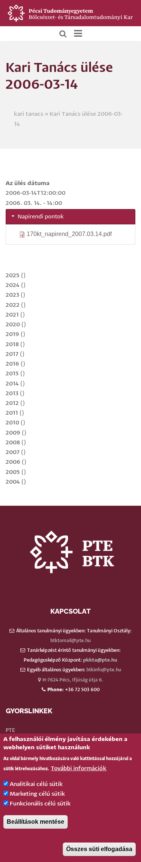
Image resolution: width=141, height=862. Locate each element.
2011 (12, 413)
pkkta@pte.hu (100, 660)
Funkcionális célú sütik (40, 804)
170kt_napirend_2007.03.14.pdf (69, 234)
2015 (12, 373)
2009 (13, 433)
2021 (12, 315)
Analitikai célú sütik (36, 784)
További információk (78, 768)
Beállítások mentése (35, 822)
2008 (13, 442)
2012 (12, 403)
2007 (13, 452)
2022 (13, 305)
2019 (12, 334)
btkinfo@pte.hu (103, 670)
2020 (13, 324)
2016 (12, 364)
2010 (12, 423)
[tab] (70, 216)
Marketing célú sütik (37, 794)
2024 (13, 285)
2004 (13, 482)
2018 (12, 344)
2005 (13, 472)
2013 (12, 393)
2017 (12, 354)
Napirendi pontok (41, 217)
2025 (13, 275)
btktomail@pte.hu (70, 640)
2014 (12, 384)
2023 (12, 295)
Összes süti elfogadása (99, 849)
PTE (10, 730)
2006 (13, 462)
